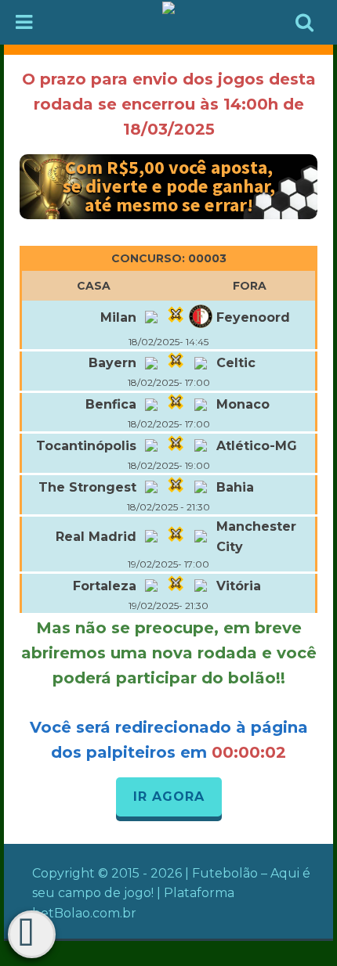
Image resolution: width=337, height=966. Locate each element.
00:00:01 (248, 752)
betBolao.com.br (84, 913)
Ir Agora (169, 796)
